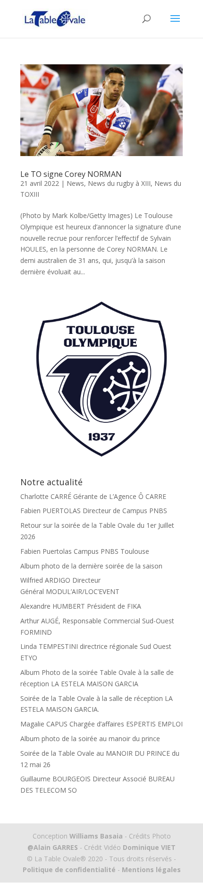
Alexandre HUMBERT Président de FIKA (80, 606)
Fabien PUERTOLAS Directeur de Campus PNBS (93, 510)
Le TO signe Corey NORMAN (71, 174)
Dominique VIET (149, 847)
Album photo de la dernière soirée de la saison (91, 565)
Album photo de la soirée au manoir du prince (90, 738)
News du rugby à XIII (119, 183)
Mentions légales (150, 869)
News (75, 183)
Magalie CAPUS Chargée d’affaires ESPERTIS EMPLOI (101, 723)
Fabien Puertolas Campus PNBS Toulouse (84, 551)
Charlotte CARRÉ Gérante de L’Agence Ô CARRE (93, 496)
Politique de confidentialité (69, 869)
